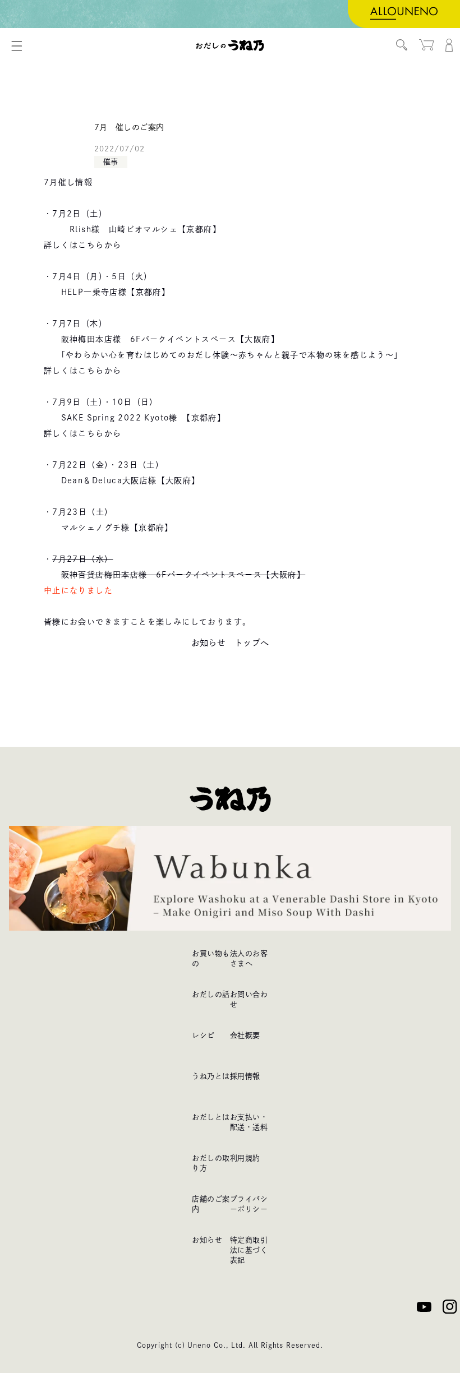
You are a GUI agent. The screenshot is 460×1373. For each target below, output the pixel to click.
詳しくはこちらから (83, 245)
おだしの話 (210, 994)
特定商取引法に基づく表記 (249, 1250)
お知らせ (207, 1239)
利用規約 (245, 1158)
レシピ (203, 1035)
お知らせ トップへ (230, 643)
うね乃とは (210, 1076)
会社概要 (245, 1035)
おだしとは (210, 1117)
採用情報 (245, 1076)
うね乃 (230, 45)
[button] (16, 46)
